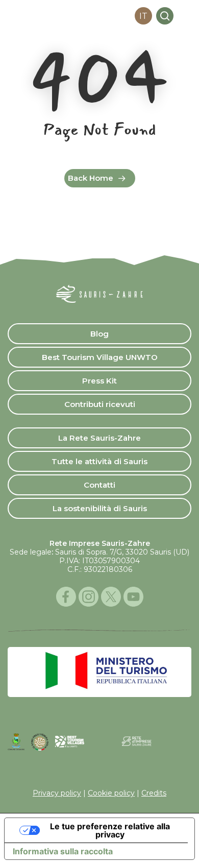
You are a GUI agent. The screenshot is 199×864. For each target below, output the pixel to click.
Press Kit (99, 381)
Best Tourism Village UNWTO (100, 357)
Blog (99, 334)
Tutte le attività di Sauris (99, 461)
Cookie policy (111, 793)
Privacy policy (57, 793)
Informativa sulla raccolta (63, 851)
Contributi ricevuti (99, 404)
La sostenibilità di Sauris (100, 508)
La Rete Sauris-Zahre (99, 438)
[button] (185, 16)
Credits (153, 793)
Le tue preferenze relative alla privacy (110, 830)
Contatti (99, 485)
